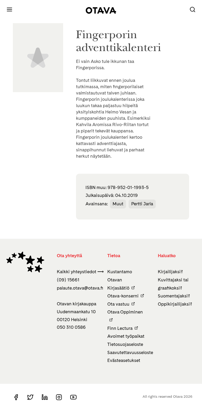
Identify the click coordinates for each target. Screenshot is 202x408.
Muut (118, 203)
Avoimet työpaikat (125, 336)
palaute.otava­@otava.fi (80, 288)
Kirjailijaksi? (170, 271)
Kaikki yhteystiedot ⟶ (80, 271)
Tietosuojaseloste (125, 344)
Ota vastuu (118, 304)
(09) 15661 (68, 279)
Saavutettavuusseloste (130, 352)
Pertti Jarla (142, 203)
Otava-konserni (123, 295)
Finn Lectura (120, 328)
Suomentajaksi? (174, 295)
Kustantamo (119, 271)
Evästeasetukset (123, 360)
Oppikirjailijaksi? (175, 304)
